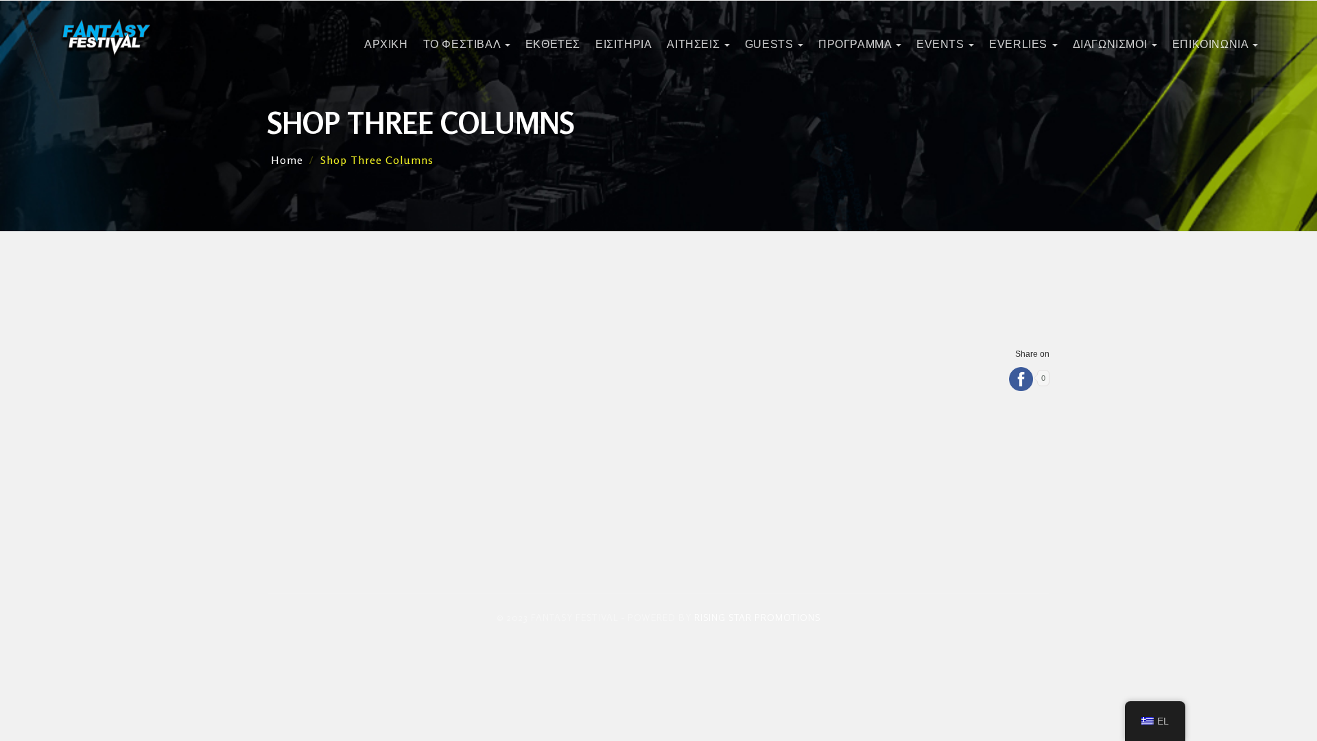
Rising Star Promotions (757, 617)
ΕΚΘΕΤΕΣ (552, 44)
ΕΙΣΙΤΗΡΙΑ (623, 44)
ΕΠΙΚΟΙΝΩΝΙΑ (1211, 44)
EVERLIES (1019, 44)
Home (287, 160)
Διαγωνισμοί (1111, 44)
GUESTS (770, 44)
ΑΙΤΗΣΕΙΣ (694, 44)
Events (941, 44)
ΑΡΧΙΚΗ (386, 44)
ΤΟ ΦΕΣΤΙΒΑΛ (463, 44)
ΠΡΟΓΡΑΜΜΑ (856, 44)
